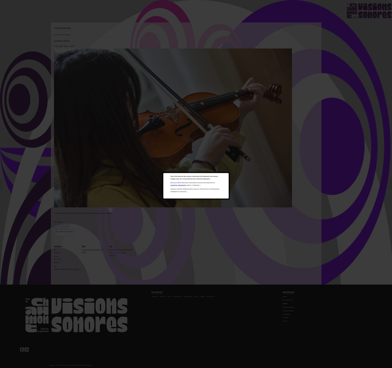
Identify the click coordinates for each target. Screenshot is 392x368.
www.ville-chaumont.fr (178, 185)
